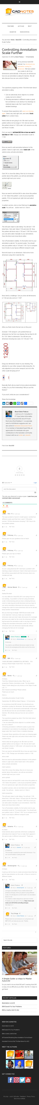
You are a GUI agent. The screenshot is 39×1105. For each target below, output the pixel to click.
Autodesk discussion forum (23, 426)
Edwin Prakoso (15, 636)
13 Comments (30, 57)
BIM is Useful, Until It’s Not (10, 1010)
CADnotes (19, 12)
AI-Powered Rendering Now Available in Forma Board (17, 1037)
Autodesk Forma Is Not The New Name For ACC (15, 1041)
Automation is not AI (8, 1003)
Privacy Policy (31, 1096)
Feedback (23, 1096)
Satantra (19, 847)
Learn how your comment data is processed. (19, 497)
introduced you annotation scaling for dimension (26, 66)
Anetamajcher (20, 887)
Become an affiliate (19, 1098)
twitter (21, 435)
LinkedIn (27, 435)
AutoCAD (11, 445)
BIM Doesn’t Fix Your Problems (12, 1006)
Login (35, 482)
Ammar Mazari (20, 639)
